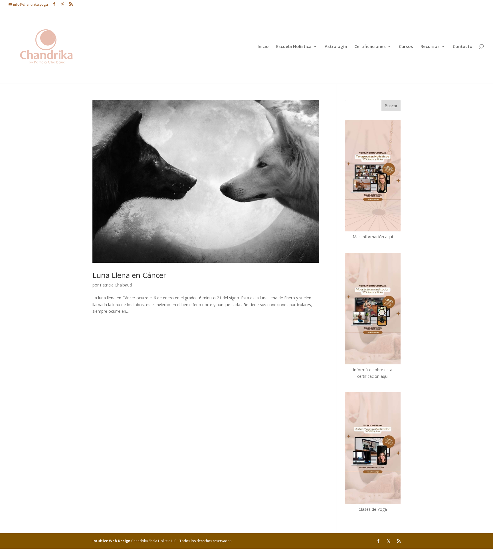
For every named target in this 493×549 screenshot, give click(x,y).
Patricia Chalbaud (116, 285)
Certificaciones (370, 46)
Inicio (263, 46)
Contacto (462, 46)
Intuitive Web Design (111, 540)
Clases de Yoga (373, 509)
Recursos (430, 46)
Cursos (406, 46)
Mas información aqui (373, 236)
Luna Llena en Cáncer (129, 275)
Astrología (336, 46)
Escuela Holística (294, 46)
